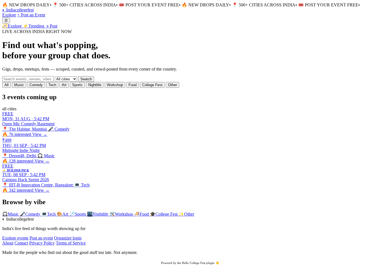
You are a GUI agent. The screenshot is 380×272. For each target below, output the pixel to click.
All (6, 85)
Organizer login (68, 238)
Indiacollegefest (18, 10)
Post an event (41, 238)
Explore (9, 15)
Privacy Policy (42, 243)
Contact (21, 243)
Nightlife (94, 85)
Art (64, 85)
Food (133, 85)
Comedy (36, 85)
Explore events (15, 238)
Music (19, 85)
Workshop (115, 85)
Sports (77, 85)
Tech (52, 85)
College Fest (152, 85)
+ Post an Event (31, 15)
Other (172, 85)
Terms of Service (71, 243)
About (7, 243)
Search (86, 79)
